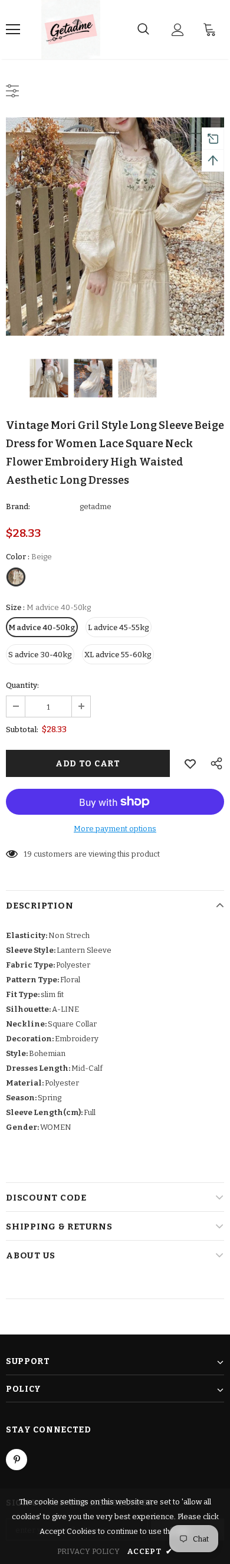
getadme (95, 506)
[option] (115, 226)
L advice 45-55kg (118, 627)
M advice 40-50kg (41, 627)
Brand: (18, 506)
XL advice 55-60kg (118, 654)
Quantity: (22, 685)
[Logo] (70, 29)
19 (28, 854)
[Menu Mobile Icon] (13, 29)
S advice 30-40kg (40, 654)
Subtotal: (22, 729)
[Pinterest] (16, 1459)
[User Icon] (178, 30)
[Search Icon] (143, 29)
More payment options (115, 828)
